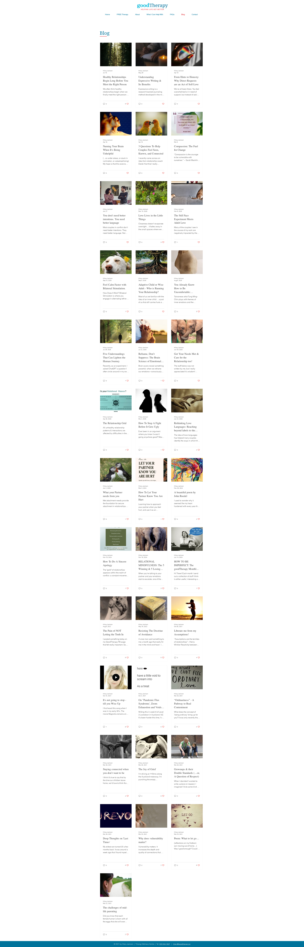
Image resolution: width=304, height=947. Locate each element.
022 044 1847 (164, 944)
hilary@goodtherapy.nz (181, 944)
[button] (154, 14)
